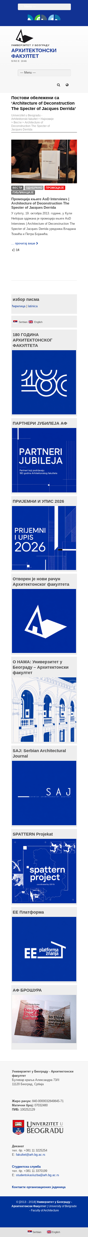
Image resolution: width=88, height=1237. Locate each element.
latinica (33, 306)
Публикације (23, 192)
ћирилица (18, 306)
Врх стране (42, 1221)
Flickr (44, 17)
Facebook (30, 17)
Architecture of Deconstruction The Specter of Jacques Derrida (30, 126)
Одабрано (34, 187)
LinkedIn (51, 17)
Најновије (47, 119)
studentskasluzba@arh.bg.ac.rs (37, 1175)
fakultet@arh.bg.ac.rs (30, 1154)
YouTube (37, 17)
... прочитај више (23, 243)
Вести (18, 122)
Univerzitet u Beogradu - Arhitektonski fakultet (26, 117)
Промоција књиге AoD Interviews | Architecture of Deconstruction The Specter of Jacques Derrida (40, 203)
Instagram (58, 17)
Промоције (55, 187)
